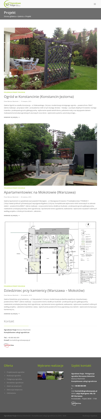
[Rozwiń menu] (95, 4)
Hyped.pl (93, 416)
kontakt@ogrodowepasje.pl (20, 340)
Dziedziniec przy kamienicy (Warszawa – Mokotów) (44, 290)
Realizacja (21, 92)
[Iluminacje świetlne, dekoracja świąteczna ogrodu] (42, 375)
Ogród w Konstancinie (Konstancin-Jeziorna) (39, 96)
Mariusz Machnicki (13, 101)
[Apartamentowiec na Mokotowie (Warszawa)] (59, 375)
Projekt (14, 92)
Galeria (21, 16)
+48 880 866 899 (13, 337)
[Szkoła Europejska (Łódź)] (50, 375)
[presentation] (50, 59)
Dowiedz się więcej (12, 117)
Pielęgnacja (8, 92)
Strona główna (10, 16)
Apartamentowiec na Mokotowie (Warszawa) (40, 192)
